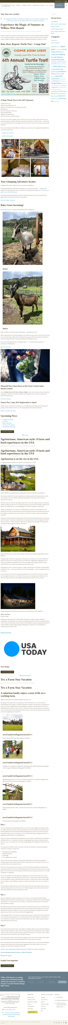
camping (62, 54)
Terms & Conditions (37, 1021)
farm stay (57, 66)
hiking (57, 76)
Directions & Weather (6, 399)
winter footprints (56, 101)
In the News (54, 40)
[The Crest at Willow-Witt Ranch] (8, 1009)
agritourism (54, 46)
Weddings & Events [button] (26, 5)
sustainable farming (55, 91)
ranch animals (60, 85)
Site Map (32, 1021)
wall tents (53, 98)
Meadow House (31, 997)
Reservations (58, 5)
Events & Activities (47, 994)
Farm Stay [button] (18, 5)
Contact (57, 994)
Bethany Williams (12, 31)
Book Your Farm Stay (6, 347)
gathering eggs (54, 71)
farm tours (59, 69)
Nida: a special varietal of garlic (58, 24)
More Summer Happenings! (9, 426)
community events (55, 62)
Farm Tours (5, 421)
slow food (58, 87)
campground (54, 54)
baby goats (61, 52)
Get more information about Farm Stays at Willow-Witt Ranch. (16, 952)
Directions (60, 1006)
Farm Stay (31, 994)
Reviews (29, 1004)
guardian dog (53, 76)
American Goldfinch (58, 49)
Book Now (32, 1012)
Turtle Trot (5, 119)
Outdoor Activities (45, 1004)
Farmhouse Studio (31, 999)
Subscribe (62, 981)
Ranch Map (43, 1008)
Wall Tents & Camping (32, 1001)
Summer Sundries (55, 26)
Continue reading (7, 431)
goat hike (57, 73)
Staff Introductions (7, 423)
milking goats (56, 81)
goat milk (62, 73)
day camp (62, 62)
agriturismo (58, 46)
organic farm (5, 979)
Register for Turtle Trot (8, 133)
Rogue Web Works (27, 1021)
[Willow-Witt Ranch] (10, 997)
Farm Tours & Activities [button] (38, 5)
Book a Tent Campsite (8, 136)
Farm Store (43, 1006)
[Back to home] (6, 5)
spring (55, 89)
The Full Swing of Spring (57, 29)
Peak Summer (54, 21)
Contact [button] (51, 5)
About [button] (13, 5)
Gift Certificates (31, 1006)
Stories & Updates (36, 31)
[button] (66, 5)
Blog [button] (47, 5)
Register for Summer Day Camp (8, 410)
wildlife (57, 98)
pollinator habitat (55, 85)
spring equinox (59, 89)
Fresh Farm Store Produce (9, 425)
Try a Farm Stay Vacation (16, 679)
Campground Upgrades (8, 419)
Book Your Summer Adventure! (8, 200)
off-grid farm (56, 83)
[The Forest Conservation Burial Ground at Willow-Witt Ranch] (11, 1014)
